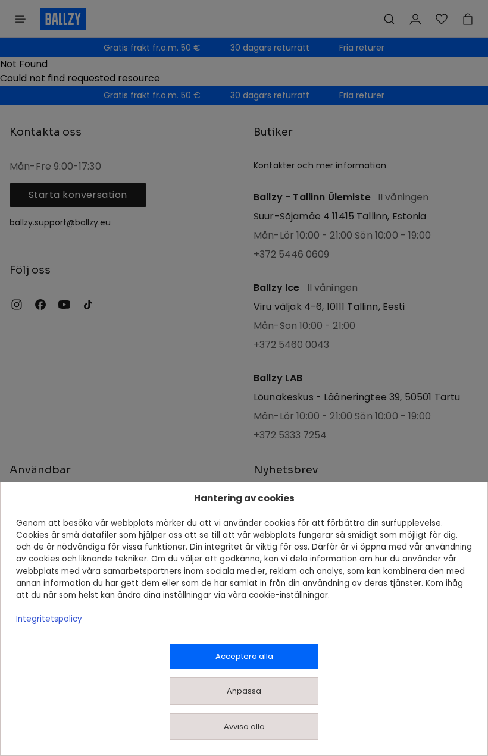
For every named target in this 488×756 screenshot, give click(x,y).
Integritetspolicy (49, 619)
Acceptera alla (244, 656)
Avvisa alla (244, 726)
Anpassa (244, 691)
